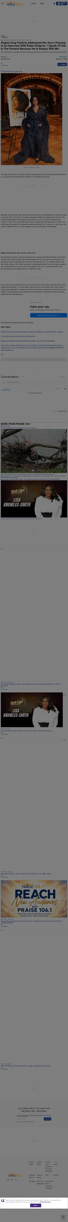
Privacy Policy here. (45, 1202)
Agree (35, 1205)
